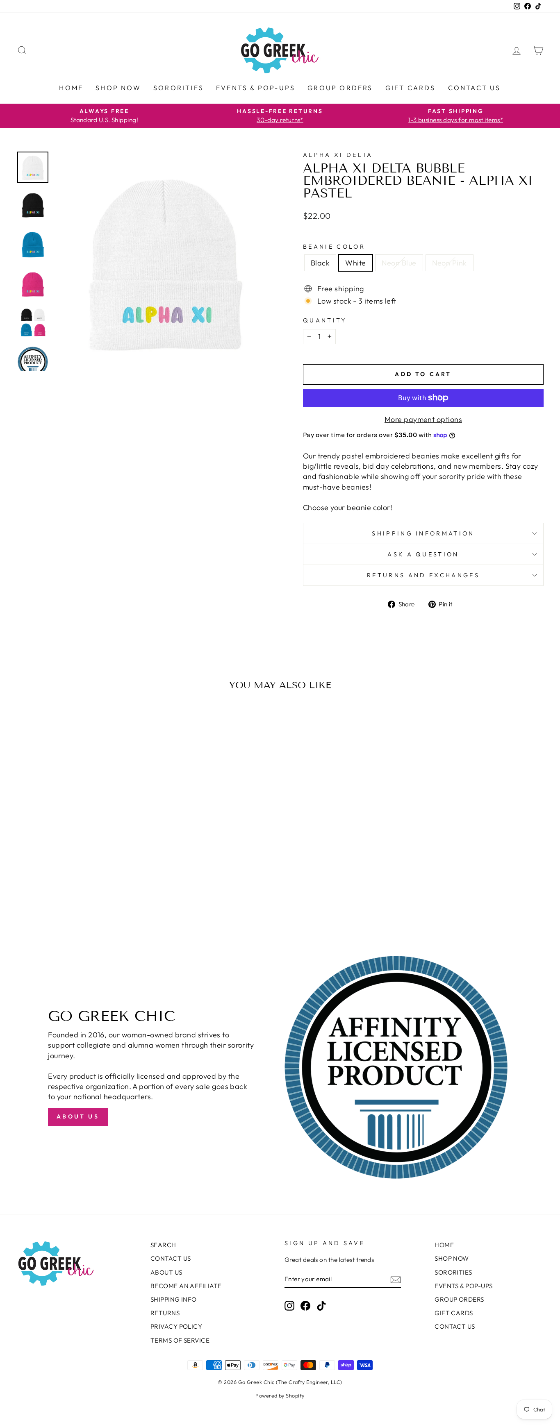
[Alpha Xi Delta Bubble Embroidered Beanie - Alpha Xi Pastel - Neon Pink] (96, 892)
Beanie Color (334, 246)
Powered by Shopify (279, 1395)
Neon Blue (399, 263)
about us (78, 1116)
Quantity (325, 320)
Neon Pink (449, 263)
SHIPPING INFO (173, 1299)
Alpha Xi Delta (338, 155)
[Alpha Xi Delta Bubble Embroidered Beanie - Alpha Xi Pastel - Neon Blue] (85, 892)
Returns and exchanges (423, 575)
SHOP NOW (118, 88)
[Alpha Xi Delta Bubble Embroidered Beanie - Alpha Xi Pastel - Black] (62, 892)
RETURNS (165, 1313)
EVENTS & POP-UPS (255, 88)
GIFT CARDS (410, 88)
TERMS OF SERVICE (179, 1340)
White (355, 263)
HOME (71, 88)
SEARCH (163, 1245)
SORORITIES (178, 88)
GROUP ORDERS (340, 88)
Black (320, 263)
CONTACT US (474, 88)
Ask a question (423, 554)
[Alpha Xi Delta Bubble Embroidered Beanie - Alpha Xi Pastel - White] (73, 892)
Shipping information (423, 533)
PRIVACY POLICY (176, 1326)
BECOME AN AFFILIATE (186, 1286)
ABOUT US (166, 1272)
